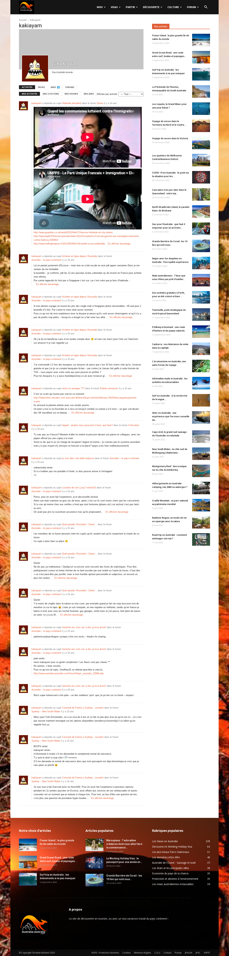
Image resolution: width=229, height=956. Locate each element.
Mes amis (89, 93)
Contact (167, 952)
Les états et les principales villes (170, 868)
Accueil (22, 19)
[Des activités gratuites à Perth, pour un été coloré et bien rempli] (201, 297)
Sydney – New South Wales (45, 711)
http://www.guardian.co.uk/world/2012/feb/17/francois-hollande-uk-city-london (73, 232)
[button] (205, 7)
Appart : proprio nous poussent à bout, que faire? (87, 425)
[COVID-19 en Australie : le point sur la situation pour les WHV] (201, 177)
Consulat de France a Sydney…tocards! (83, 707)
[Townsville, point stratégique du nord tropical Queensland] (201, 314)
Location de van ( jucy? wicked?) (79, 487)
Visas (114, 7)
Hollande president (71, 103)
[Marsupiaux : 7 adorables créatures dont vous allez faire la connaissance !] (94, 845)
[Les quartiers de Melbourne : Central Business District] (201, 160)
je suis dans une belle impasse (78, 458)
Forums (69, 87)
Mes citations (51, 93)
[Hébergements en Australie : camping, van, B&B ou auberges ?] (201, 488)
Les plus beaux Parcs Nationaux (170, 852)
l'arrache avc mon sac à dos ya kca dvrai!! (84, 627)
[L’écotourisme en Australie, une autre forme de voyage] (201, 366)
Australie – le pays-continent (46, 260)
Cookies (126, 952)
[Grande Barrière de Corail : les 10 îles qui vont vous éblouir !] (201, 246)
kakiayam (36, 103)
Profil (41, 87)
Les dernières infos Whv (166, 857)
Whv (100, 7)
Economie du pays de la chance (170, 873)
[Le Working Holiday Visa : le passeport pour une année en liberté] (94, 863)
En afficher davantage (119, 243)
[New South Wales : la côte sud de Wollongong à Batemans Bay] (201, 453)
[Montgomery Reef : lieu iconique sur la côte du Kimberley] (201, 471)
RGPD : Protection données (105, 952)
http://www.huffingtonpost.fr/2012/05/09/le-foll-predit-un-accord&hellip (69, 243)
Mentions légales (142, 952)
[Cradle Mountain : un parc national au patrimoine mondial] (201, 505)
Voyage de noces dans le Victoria (170, 138)
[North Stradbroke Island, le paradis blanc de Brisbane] (201, 211)
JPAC (198, 952)
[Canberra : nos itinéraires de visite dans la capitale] (201, 349)
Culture (173, 7)
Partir (130, 7)
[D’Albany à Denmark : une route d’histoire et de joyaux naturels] (201, 331)
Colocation (133, 425)
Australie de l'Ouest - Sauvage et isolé (174, 862)
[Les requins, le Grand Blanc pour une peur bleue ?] (201, 108)
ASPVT (207, 952)
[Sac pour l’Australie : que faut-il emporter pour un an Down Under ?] (201, 228)
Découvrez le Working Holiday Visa (172, 846)
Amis (55, 87)
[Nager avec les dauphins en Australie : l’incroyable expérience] (201, 263)
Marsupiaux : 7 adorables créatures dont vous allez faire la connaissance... (124, 844)
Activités (27, 87)
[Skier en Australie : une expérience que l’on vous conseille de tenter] (201, 417)
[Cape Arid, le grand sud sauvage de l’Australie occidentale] (201, 436)
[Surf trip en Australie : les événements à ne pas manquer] (201, 74)
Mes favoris (71, 93)
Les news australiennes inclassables (173, 884)
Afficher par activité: (107, 94)
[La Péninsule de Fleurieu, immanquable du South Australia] (201, 91)
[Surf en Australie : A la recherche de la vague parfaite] (201, 400)
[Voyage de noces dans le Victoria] (201, 143)
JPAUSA (188, 952)
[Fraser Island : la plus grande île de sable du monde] (201, 40)
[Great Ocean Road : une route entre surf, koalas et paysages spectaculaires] (201, 57)
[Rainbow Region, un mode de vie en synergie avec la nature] (201, 522)
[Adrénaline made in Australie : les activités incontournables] (201, 383)
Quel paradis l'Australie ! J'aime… (79, 524)
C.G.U (157, 952)
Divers (100, 103)
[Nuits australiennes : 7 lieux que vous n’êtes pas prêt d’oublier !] (201, 280)
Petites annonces (109, 388)
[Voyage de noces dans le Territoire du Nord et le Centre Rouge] (201, 126)
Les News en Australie (165, 841)
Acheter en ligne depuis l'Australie (79, 256)
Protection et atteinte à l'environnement (175, 878)
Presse (178, 952)
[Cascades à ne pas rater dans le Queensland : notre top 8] (201, 194)
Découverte (151, 7)
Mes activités (29, 93)
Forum (191, 7)
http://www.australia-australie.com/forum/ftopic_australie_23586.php (69, 673)
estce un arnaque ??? (73, 388)
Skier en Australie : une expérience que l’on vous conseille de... (170, 416)
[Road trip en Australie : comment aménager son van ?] (201, 539)
